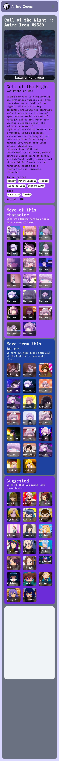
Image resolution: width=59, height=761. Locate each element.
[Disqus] (29, 643)
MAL (22, 199)
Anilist (11, 199)
